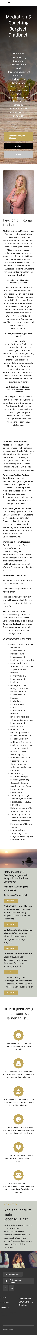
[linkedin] (11, 1288)
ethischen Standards (19, 720)
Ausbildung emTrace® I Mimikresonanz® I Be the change (21, 824)
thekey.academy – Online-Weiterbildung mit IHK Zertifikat (21, 767)
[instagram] (5, 1288)
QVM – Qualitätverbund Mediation (22, 669)
